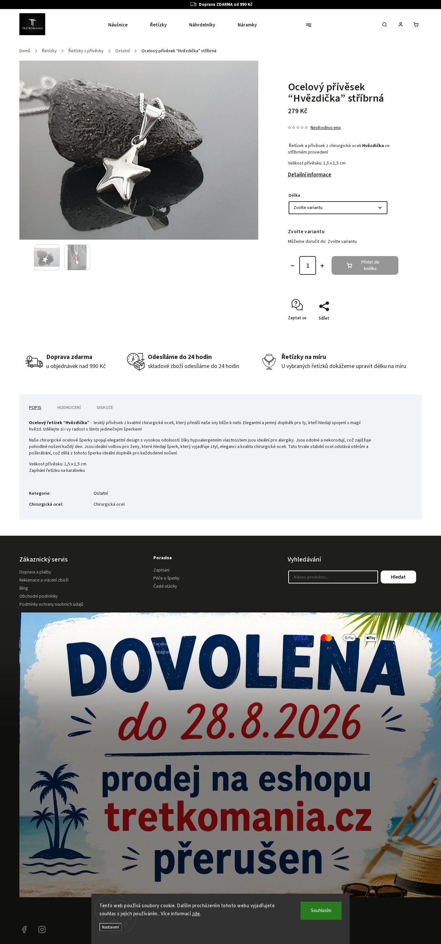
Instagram (162, 652)
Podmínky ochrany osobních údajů (51, 604)
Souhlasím (321, 910)
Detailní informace (309, 175)
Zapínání (161, 570)
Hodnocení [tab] (69, 407)
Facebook (162, 644)
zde (196, 913)
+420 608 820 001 (169, 636)
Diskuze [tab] (105, 407)
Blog (23, 588)
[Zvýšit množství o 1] (322, 266)
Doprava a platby (35, 572)
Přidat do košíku (370, 265)
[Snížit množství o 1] (292, 266)
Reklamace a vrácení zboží (43, 580)
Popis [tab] (35, 407)
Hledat (398, 577)
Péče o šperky (166, 578)
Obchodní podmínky (38, 596)
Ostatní (101, 493)
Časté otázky (165, 586)
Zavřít (378, 330)
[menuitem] (123, 25)
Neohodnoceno (326, 127)
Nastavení (110, 927)
